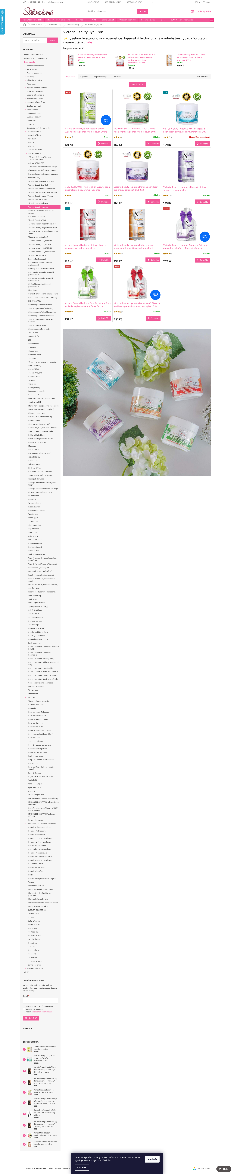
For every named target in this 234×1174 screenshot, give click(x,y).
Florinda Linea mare (36, 885)
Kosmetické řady (34, 135)
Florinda (31, 882)
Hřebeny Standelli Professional (41, 268)
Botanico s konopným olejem (40, 827)
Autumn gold (33, 614)
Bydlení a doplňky (34, 117)
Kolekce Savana (34, 737)
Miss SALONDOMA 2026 (33, 54)
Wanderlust (33, 514)
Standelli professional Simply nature (43, 294)
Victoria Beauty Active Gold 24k (41, 181)
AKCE (26, 972)
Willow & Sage (34, 464)
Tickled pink (33, 521)
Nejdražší (84, 76)
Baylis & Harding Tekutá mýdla (40, 776)
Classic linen (33, 351)
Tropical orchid (34, 402)
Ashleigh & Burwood (36, 479)
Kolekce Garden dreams (38, 719)
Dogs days (32, 928)
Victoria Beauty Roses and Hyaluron (42, 192)
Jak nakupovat (93, 2)
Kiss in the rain (34, 507)
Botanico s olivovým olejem (39, 842)
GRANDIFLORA (34, 457)
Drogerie (30, 124)
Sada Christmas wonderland (39, 745)
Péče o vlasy (32, 84)
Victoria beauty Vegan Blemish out (43, 227)
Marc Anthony (33, 343)
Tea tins (31, 946)
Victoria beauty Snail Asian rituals (41, 188)
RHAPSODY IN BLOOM (37, 442)
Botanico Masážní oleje (37, 853)
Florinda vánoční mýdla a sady (40, 889)
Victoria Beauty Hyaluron (38, 207)
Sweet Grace (33, 495)
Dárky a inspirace (34, 131)
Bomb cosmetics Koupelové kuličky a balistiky (43, 647)
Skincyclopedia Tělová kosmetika (42, 312)
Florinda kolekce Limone (38, 899)
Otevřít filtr (137, 84)
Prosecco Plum (34, 354)
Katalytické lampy (34, 113)
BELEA (30, 875)
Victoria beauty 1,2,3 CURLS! (40, 240)
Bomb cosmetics (35, 643)
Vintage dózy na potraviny (39, 701)
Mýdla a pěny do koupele (37, 87)
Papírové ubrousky (36, 756)
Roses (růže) (33, 369)
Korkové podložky (35, 704)
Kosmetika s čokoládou (38, 863)
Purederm (32, 139)
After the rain (33, 536)
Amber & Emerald (35, 617)
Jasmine (31, 380)
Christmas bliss (34, 525)
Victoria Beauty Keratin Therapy (41, 196)
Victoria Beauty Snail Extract (39, 185)
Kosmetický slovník (35, 968)
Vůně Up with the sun (36, 554)
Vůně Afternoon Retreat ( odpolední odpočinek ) (42, 559)
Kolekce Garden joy (36, 723)
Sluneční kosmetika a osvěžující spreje (41, 211)
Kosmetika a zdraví (35, 98)
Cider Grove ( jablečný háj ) (39, 567)
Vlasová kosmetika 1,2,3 (38, 237)
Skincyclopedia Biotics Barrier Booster (40, 320)
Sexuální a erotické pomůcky (38, 128)
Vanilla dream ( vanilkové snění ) (41, 431)
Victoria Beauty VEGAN (37, 220)
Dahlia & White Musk (36, 435)
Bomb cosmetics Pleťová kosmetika (43, 672)
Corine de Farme (34, 965)
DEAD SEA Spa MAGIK (36, 686)
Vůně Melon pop (34, 595)
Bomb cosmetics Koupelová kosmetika (39, 653)
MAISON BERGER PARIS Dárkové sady (43, 798)
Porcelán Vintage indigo (38, 639)
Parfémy (30, 76)
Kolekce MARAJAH (35, 726)
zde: (89, 42)
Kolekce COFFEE (35, 763)
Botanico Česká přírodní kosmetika (42, 823)
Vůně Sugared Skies (36, 602)
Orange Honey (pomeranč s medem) (43, 362)
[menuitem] (32, 20)
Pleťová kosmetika (34, 73)
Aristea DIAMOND (35, 153)
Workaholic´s (33, 336)
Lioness (31, 917)
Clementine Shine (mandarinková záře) (41, 579)
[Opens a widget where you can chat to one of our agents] (223, 1169)
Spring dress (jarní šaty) (38, 606)
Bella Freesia (33, 395)
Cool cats (32, 954)
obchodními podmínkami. (41, 1012)
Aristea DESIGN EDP (36, 163)
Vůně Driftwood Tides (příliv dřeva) (42, 564)
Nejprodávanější (100, 76)
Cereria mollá (33, 957)
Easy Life (31, 697)
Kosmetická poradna (35, 65)
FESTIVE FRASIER (35, 539)
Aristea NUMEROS (35, 149)
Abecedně (117, 76)
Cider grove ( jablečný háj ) (39, 424)
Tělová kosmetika (34, 80)
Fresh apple (33, 517)
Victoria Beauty (34, 177)
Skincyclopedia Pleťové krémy (40, 308)
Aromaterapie (32, 109)
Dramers (31, 791)
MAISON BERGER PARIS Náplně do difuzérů (41, 815)
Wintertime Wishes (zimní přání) (41, 409)
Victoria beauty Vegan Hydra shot (42, 224)
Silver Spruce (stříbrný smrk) (40, 416)
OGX (29, 340)
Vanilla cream (33, 532)
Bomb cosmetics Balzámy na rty (41, 658)
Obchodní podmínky (113, 2)
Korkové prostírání (36, 628)
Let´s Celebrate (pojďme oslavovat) (43, 584)
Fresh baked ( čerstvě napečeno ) (42, 592)
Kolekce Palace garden (37, 748)
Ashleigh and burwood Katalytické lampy (42, 483)
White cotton (33, 550)
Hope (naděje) (34, 387)
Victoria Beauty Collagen (38, 203)
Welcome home (34, 503)
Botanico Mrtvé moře (37, 831)
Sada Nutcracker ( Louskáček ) (40, 734)
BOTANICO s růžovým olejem (40, 838)
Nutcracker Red (34, 935)
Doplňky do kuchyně (36, 635)
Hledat (142, 11)
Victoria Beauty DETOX (37, 199)
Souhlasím (152, 1159)
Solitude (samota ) (35, 621)
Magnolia (32, 446)
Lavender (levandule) (36, 391)
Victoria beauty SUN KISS (38, 255)
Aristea (31, 146)
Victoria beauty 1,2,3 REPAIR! (40, 248)
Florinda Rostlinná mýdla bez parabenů (40, 894)
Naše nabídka (29, 62)
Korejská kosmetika (35, 91)
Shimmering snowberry (37, 413)
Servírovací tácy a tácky (38, 632)
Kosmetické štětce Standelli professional (40, 263)
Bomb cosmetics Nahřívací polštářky (43, 679)
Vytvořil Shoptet (204, 1168)
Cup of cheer (33, 529)
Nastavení (82, 1167)
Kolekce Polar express (37, 752)
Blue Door (32, 499)
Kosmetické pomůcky (36, 102)
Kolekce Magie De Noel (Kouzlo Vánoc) (41, 768)
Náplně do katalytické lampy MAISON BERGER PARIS (43, 809)
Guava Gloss (33, 460)
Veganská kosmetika (35, 95)
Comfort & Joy (34, 588)
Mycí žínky (32, 290)
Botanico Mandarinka (36, 867)
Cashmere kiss (34, 376)
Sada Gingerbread (35, 741)
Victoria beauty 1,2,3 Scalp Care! (42, 251)
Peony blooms (34, 420)
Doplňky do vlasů (34, 106)
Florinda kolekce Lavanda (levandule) (43, 902)
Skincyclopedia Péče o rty (39, 329)
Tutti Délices (33, 332)
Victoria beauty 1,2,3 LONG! (40, 244)
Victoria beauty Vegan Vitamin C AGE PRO (43, 232)
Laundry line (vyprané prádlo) (40, 571)
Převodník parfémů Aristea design (43, 166)
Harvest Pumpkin (35, 543)
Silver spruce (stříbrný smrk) (40, 475)
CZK (196, 2)
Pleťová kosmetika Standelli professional (39, 285)
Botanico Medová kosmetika (40, 856)
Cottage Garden (35, 932)
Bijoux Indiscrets (34, 787)
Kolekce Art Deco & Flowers (39, 730)
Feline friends (34, 924)
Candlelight (32, 780)
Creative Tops (33, 624)
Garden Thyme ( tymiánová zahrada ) (43, 427)
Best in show (33, 950)
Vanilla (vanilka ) (34, 365)
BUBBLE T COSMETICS (37, 910)
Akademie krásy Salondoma (35, 58)
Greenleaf (32, 347)
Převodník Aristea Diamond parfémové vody (40, 158)
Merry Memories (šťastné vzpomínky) (43, 406)
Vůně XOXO (32, 599)
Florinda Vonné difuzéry (38, 906)
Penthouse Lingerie (36, 784)
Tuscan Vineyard (35, 373)
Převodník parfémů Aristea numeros (43, 174)
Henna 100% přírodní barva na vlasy (42, 297)
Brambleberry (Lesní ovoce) (39, 453)
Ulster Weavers (34, 921)
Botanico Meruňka (35, 871)
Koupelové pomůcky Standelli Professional (40, 279)
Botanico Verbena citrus (38, 845)
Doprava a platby (134, 2)
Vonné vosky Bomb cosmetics (40, 683)
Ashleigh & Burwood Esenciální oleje (43, 488)
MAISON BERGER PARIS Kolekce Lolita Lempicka (43, 803)
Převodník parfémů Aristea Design (42, 170)
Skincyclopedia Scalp (37, 325)
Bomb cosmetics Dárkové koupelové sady (43, 663)
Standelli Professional (37, 259)
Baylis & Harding (34, 773)
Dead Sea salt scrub (36, 216)
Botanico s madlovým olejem (40, 860)
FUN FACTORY (33, 913)
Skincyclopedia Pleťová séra (40, 304)
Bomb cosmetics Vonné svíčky (40, 668)
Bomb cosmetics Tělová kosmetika (42, 675)
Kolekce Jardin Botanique (38, 712)
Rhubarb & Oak (34, 468)
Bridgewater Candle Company (40, 492)
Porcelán (32, 708)
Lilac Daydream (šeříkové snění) (41, 575)
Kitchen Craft (33, 693)
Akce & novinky (33, 69)
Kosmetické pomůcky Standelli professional (41, 273)
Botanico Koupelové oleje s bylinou (42, 878)
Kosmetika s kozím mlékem (39, 849)
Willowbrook (33, 690)
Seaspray (32, 358)
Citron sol (32, 384)
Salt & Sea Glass (35, 610)
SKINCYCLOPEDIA (34, 301)
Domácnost (31, 120)
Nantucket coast (35, 547)
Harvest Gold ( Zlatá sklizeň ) (40, 471)
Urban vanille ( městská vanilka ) (41, 438)
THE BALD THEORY (35, 961)
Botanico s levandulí (36, 834)
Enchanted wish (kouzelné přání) (41, 398)
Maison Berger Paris (36, 794)
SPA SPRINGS (33, 449)
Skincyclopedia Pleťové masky (41, 316)
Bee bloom (32, 943)
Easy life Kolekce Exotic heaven (41, 759)
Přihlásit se (31, 1018)
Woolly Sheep (34, 939)
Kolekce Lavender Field (38, 715)
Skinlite (31, 142)
